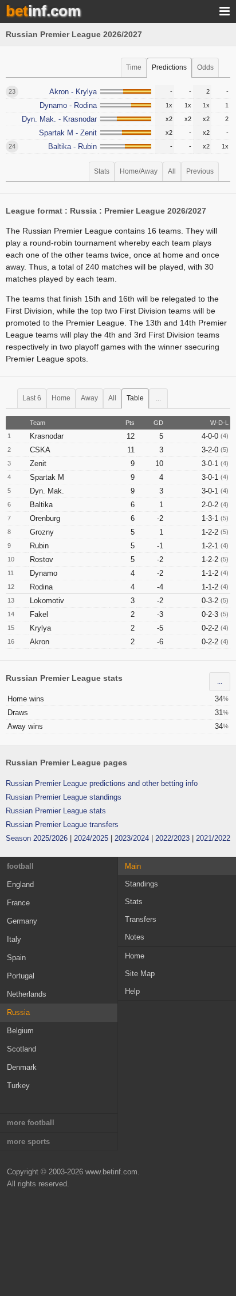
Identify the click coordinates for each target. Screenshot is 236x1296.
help (132, 991)
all (172, 171)
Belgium (20, 1030)
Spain (16, 957)
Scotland (21, 1049)
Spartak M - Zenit (68, 133)
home (61, 398)
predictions (169, 67)
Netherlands (26, 994)
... (158, 398)
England (20, 884)
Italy (14, 939)
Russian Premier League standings (63, 797)
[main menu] (224, 11)
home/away (139, 171)
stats (101, 171)
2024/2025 (91, 838)
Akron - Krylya (73, 91)
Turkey (18, 1085)
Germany (22, 921)
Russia (18, 1012)
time (133, 67)
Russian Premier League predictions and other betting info (102, 783)
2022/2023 (172, 838)
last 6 (31, 398)
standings (141, 884)
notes (134, 937)
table (135, 398)
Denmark (22, 1067)
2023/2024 (132, 838)
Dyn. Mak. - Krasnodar (59, 119)
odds (205, 67)
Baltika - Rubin (72, 146)
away (89, 398)
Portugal (20, 976)
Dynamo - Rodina (68, 105)
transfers (140, 919)
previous (200, 171)
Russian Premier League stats (56, 811)
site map (140, 973)
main (133, 866)
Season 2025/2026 (37, 838)
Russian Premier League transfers (62, 824)
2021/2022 (213, 838)
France (18, 902)
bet (43, 10)
